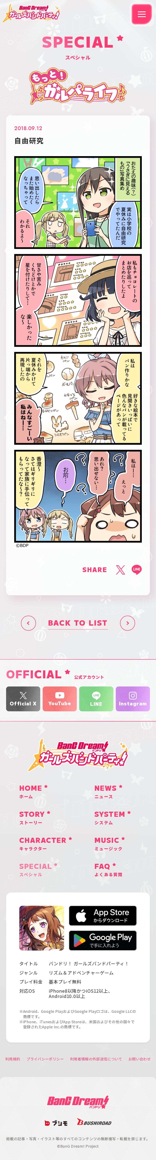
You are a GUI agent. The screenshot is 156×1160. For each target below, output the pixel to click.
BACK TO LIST (78, 623)
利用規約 (12, 1059)
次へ (127, 623)
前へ (28, 623)
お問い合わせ (139, 1059)
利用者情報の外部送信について (96, 1059)
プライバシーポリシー (45, 1059)
